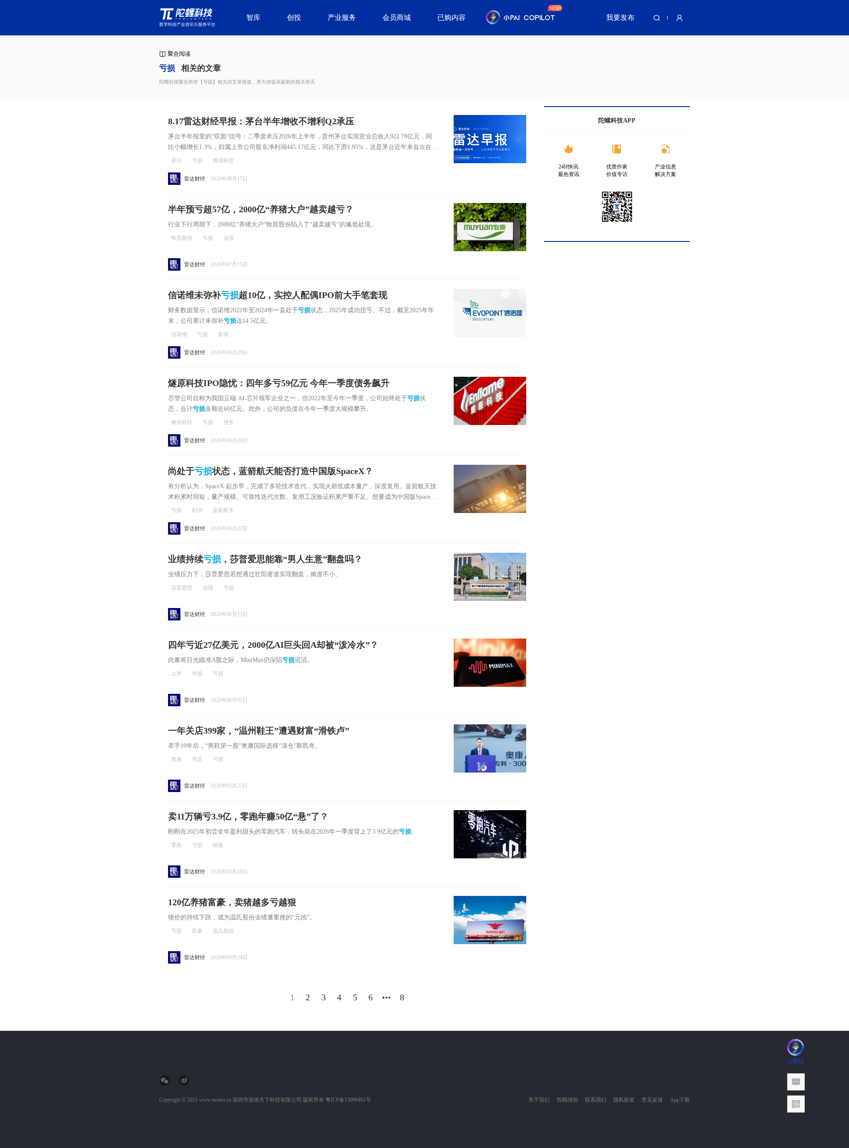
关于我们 (539, 1100)
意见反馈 (652, 1100)
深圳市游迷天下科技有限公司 (267, 1100)
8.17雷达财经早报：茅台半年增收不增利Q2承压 (261, 121)
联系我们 (595, 1100)
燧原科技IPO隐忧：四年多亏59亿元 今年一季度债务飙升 (279, 383)
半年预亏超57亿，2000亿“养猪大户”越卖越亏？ (261, 209)
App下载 (680, 1100)
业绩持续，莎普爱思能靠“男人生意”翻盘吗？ (265, 559)
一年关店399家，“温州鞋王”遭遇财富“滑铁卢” (258, 730)
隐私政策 (624, 1100)
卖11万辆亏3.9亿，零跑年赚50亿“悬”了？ (248, 816)
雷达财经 (194, 179)
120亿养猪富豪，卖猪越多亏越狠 (232, 902)
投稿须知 (567, 1100)
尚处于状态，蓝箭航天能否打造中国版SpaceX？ (270, 471)
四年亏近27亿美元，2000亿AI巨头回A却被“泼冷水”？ (273, 645)
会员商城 (396, 17)
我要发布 (620, 17)
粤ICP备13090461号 (348, 1100)
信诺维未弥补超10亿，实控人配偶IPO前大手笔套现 (277, 295)
